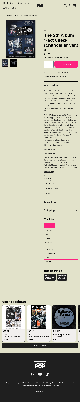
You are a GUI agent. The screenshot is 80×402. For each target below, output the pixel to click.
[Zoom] (21, 39)
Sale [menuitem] (14, 7)
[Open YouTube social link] (40, 374)
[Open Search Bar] (65, 5)
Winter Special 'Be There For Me (64, 334)
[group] (5, 63)
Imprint (71, 383)
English (38, 391)
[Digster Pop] (40, 5)
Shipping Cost (10, 383)
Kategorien (21, 3)
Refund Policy (46, 383)
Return (54, 383)
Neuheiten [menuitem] (8, 3)
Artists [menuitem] (6, 7)
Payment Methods (23, 383)
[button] (61, 202)
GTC (59, 383)
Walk (5, 334)
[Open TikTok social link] (47, 374)
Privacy (64, 383)
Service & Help (35, 383)
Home (7, 15)
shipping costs (64, 57)
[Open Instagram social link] (33, 374)
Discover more (40, 346)
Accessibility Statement (29, 385)
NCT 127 (46, 31)
